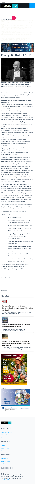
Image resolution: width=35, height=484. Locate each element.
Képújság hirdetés (6, 435)
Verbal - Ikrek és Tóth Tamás (8, 31)
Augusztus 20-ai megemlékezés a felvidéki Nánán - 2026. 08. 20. (16, 23)
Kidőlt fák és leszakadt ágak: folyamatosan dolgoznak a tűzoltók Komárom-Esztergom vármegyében (16, 343)
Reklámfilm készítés (6, 432)
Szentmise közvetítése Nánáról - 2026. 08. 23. (13, 28)
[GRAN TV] (9, 6)
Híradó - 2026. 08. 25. (6, 30)
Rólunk (3, 445)
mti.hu (3, 464)
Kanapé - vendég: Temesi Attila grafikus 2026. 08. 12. (15, 40)
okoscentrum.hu (5, 461)
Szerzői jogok (5, 448)
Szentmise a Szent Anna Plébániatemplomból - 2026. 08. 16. (16, 33)
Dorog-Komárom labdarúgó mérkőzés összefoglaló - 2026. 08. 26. (17, 26)
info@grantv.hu (6, 479)
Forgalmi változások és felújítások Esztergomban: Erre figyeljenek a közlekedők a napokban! (17, 308)
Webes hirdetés (5, 438)
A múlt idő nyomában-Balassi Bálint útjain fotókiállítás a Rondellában (16, 35)
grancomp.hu (4, 458)
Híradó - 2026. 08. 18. (6, 37)
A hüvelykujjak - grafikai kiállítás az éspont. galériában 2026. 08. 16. (17, 21)
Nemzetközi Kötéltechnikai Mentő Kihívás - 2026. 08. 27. (16, 27)
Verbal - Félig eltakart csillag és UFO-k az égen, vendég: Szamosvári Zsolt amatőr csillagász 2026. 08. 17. (15, 39)
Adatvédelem (5, 451)
